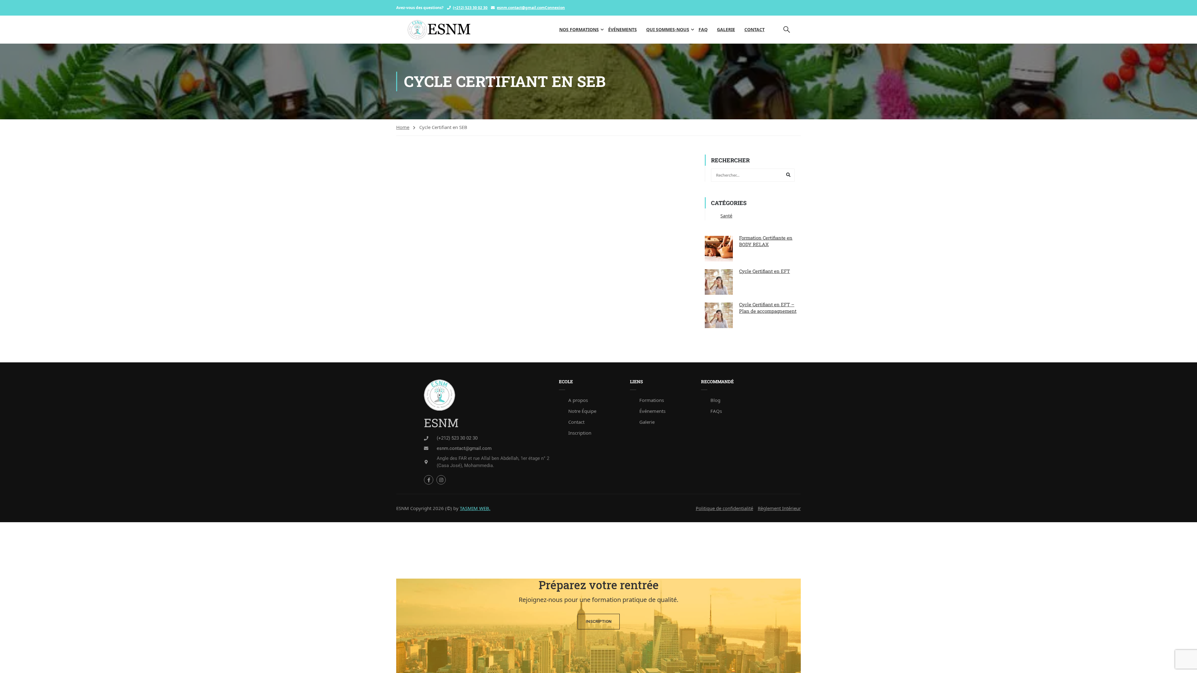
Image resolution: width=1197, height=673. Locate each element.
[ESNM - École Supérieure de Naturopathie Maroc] (439, 30)
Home (402, 127)
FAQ (703, 29)
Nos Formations (579, 29)
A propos (578, 400)
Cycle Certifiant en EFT (764, 271)
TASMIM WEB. (475, 508)
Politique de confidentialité (724, 508)
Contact (754, 29)
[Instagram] (441, 479)
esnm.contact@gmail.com (521, 7)
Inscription (579, 433)
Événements (622, 29)
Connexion (555, 7)
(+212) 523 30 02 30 (470, 7)
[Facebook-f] (428, 479)
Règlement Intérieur (779, 508)
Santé (726, 215)
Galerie (726, 29)
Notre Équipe (582, 411)
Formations (651, 400)
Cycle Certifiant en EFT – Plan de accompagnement (767, 307)
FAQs (716, 411)
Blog (715, 400)
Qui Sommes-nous (667, 29)
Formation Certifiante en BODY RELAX (765, 241)
